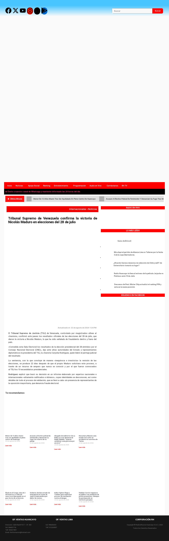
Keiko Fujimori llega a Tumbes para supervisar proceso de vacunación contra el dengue (63, 495)
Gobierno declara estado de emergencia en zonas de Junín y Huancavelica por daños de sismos (40, 495)
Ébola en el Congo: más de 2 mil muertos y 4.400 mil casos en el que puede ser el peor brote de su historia (15, 495)
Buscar (159, 10)
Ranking (46, 186)
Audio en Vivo (95, 186)
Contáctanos (112, 186)
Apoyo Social (33, 186)
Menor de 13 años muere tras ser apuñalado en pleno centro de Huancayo (15, 437)
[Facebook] (8, 11)
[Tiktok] (37, 11)
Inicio (9, 186)
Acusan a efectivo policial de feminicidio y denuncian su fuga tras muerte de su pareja (40, 438)
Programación (79, 186)
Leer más (8, 446)
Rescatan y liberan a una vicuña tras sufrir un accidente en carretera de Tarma (88, 438)
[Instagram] (30, 11)
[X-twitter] (15, 11)
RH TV (124, 186)
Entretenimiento (61, 186)
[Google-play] (44, 11)
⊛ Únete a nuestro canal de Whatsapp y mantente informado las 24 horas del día (42, 191)
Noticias (19, 186)
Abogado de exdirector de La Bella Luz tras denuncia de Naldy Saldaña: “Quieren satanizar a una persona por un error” (64, 439)
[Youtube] (23, 11)
